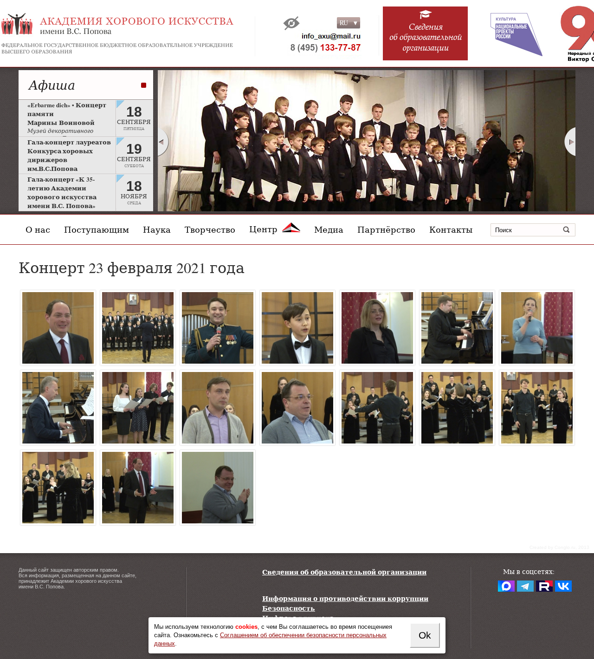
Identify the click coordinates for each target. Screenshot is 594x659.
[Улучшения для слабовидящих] (291, 23)
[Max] (506, 586)
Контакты (450, 229)
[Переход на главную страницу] (139, 33)
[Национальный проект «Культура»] (510, 33)
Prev (162, 141)
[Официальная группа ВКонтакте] (563, 586)
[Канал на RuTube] (544, 586)
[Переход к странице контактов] (319, 44)
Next (570, 141)
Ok (425, 635)
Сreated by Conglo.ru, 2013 (559, 547)
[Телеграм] (525, 586)
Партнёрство (386, 229)
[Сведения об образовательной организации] (425, 38)
